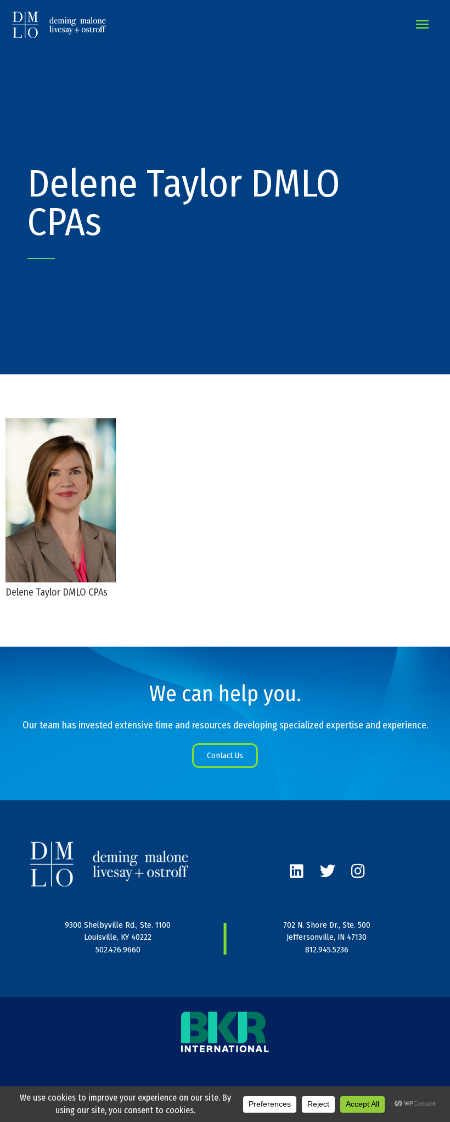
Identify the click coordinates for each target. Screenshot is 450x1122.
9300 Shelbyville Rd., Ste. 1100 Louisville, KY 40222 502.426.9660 (118, 937)
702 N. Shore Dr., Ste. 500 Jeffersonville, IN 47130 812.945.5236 (326, 937)
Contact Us (225, 755)
